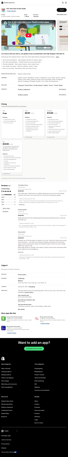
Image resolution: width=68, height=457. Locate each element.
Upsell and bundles (40, 378)
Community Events (6, 410)
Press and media (39, 410)
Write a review (6, 208)
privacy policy (29, 292)
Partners (37, 413)
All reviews (5, 211)
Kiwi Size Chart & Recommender (14, 317)
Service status (38, 423)
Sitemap (3, 448)
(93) (28, 16)
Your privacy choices (7, 452)
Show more (21, 204)
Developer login (6, 435)
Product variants (23, 95)
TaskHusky (36, 16)
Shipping (37, 387)
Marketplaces (38, 371)
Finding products (6, 371)
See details (21, 309)
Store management (7, 387)
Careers (36, 404)
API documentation (7, 404)
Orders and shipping (7, 378)
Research (4, 416)
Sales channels (5, 368)
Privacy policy (22, 274)
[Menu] (66, 3)
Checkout (21, 85)
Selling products (6, 374)
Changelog (31, 286)
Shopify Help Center (7, 401)
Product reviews (39, 374)
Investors (37, 407)
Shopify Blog (5, 413)
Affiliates (37, 416)
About (36, 401)
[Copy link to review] (29, 185)
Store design (5, 381)
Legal (36, 419)
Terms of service (6, 440)
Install (62, 10)
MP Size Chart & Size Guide (13, 326)
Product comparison (24, 89)
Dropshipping (38, 368)
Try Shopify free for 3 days (34, 348)
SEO (35, 384)
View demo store (62, 14)
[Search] (63, 3)
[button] (17, 319)
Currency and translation (42, 390)
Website (20, 281)
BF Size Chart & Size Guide (46, 317)
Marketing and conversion (9, 384)
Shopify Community (7, 407)
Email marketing (39, 381)
